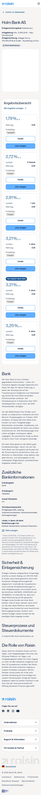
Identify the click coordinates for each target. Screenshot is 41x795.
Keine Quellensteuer (12, 45)
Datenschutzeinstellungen (12, 785)
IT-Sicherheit (32, 777)
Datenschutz (19, 777)
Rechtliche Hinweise (10, 781)
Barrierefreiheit (28, 781)
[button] (38, 3)
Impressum (6, 777)
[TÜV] (5, 791)
